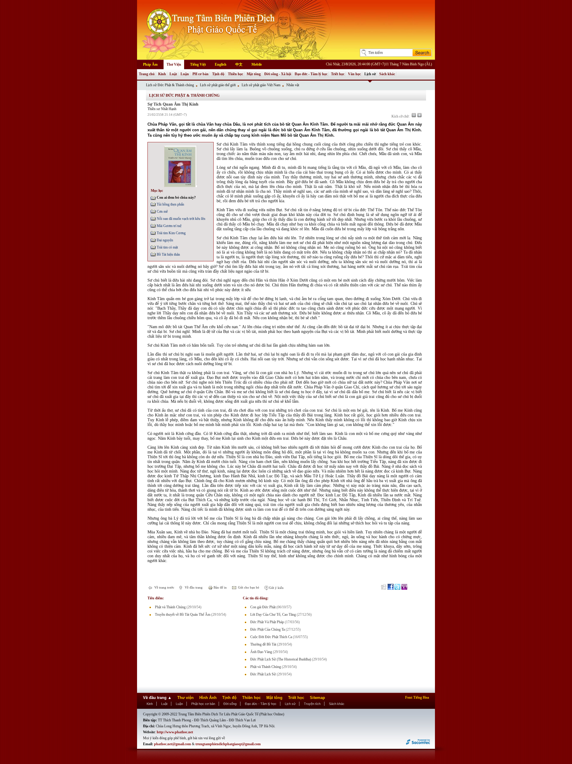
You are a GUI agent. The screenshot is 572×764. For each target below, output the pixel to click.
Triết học (337, 74)
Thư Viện (174, 64)
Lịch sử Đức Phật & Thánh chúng (170, 85)
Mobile (256, 64)
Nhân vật (292, 85)
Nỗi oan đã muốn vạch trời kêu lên (181, 219)
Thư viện (185, 697)
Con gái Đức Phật (263, 607)
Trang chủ (147, 74)
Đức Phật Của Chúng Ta (267, 629)
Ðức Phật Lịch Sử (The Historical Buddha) (280, 659)
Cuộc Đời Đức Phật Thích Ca (271, 637)
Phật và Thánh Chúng (170, 607)
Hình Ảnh (208, 697)
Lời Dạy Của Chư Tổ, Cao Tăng (273, 614)
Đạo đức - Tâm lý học (311, 74)
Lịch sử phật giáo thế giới (218, 85)
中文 (239, 64)
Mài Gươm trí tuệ (169, 226)
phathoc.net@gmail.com (172, 744)
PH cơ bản (200, 74)
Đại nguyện (165, 240)
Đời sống (230, 704)
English (220, 64)
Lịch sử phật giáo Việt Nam (261, 85)
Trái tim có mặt (167, 247)
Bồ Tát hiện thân (168, 254)
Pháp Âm (150, 64)
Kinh (162, 74)
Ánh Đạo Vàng (261, 652)
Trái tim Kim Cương (171, 233)
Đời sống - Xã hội (277, 74)
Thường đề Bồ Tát (263, 644)
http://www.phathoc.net (175, 732)
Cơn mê (162, 211)
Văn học (354, 74)
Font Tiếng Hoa (417, 697)
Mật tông (254, 74)
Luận (185, 74)
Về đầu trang (193, 587)
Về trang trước (163, 587)
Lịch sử (370, 74)
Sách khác (387, 74)
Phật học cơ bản (203, 704)
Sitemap (317, 697)
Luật (173, 74)
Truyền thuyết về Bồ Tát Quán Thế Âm (182, 614)
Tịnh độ (218, 74)
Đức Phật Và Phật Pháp (267, 622)
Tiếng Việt (198, 64)
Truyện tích (312, 704)
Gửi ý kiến (276, 587)
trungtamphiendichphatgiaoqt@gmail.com (228, 744)
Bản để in (220, 587)
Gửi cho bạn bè (248, 587)
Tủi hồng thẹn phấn (170, 204)
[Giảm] (413, 115)
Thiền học (235, 74)
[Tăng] (419, 115)
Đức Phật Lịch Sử (263, 674)
